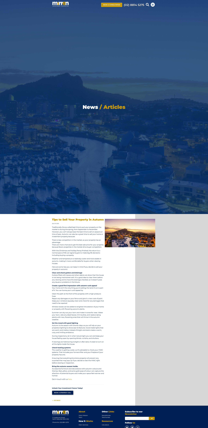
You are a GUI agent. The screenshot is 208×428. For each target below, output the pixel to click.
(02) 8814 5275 (134, 5)
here (70, 379)
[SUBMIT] (152, 418)
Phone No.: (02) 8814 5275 (60, 422)
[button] (147, 4)
